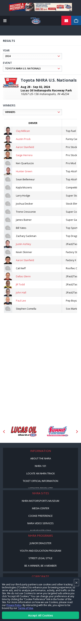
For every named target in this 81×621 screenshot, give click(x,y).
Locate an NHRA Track (40, 473)
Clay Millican (23, 131)
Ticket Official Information (40, 481)
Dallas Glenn (23, 276)
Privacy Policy (13, 605)
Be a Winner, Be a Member (40, 565)
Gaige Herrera (24, 155)
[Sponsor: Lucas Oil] (24, 431)
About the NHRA (40, 458)
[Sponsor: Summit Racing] (57, 431)
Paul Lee (21, 300)
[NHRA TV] (76, 21)
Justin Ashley (23, 244)
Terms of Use (25, 608)
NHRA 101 (40, 466)
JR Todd (20, 284)
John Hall (21, 292)
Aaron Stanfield (25, 147)
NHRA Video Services (40, 523)
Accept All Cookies (40, 615)
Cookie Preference (40, 516)
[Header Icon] (5, 20)
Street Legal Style (40, 558)
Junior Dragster (40, 543)
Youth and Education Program (40, 550)
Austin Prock (23, 139)
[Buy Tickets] (66, 21)
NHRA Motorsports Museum (40, 501)
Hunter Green (24, 171)
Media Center (40, 508)
